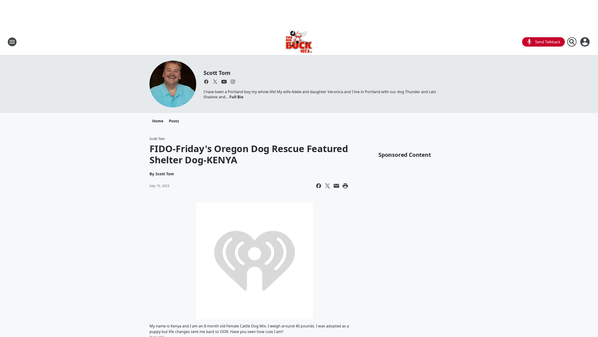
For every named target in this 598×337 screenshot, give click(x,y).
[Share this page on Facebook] (318, 186)
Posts (174, 121)
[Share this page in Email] (336, 186)
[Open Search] (572, 42)
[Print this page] (345, 186)
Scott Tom (216, 73)
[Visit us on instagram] (233, 81)
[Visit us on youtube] (224, 81)
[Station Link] (299, 41)
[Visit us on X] (215, 81)
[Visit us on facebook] (206, 81)
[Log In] (585, 42)
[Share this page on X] (327, 186)
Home (157, 121)
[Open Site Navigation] (12, 42)
